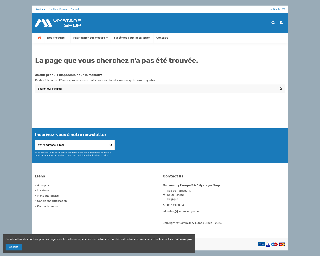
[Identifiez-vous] (281, 23)
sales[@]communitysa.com (184, 211)
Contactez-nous (48, 206)
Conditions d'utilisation (52, 201)
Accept (13, 247)
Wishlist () (279, 9)
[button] (90, 38)
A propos (43, 185)
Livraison (40, 9)
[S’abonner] (110, 145)
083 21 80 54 (175, 205)
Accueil (75, 9)
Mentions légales (58, 9)
